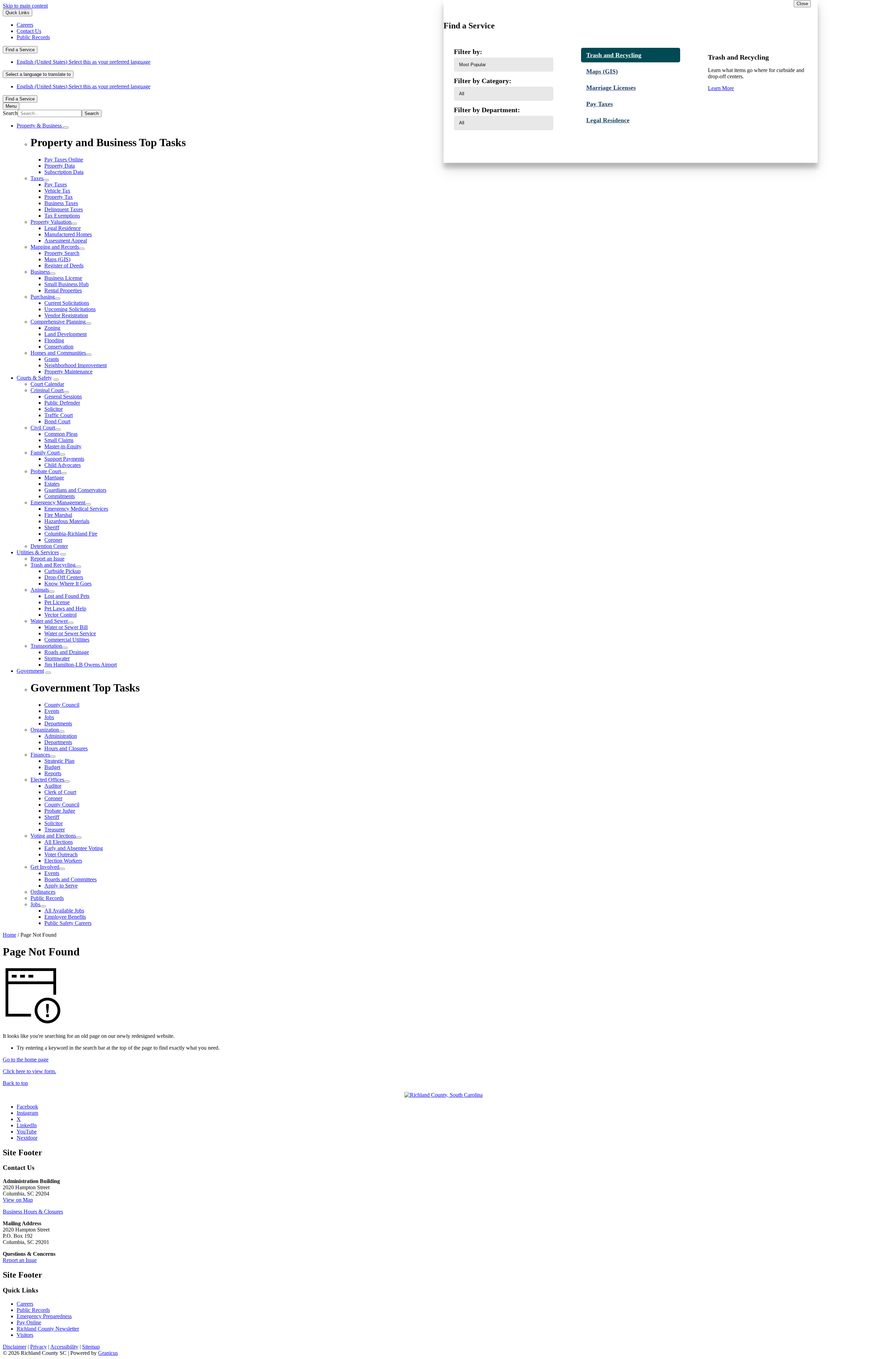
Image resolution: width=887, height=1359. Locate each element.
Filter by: (468, 51)
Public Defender (62, 403)
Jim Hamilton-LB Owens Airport (80, 665)
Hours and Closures (66, 748)
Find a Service (20, 49)
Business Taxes (61, 203)
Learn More (721, 88)
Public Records (47, 898)
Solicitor (53, 409)
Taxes (36, 178)
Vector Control (60, 615)
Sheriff (51, 527)
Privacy (38, 1347)
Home (9, 935)
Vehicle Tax (57, 191)
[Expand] (66, 127)
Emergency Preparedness (44, 1316)
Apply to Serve (61, 886)
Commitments (59, 496)
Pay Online (29, 1322)
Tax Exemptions (62, 216)
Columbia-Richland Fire (70, 534)
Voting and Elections (53, 836)
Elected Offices (47, 780)
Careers (25, 1304)
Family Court (45, 453)
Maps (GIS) (57, 259)
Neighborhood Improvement (75, 365)
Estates (52, 484)
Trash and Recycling (53, 565)
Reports (52, 773)
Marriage (54, 477)
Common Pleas (61, 434)
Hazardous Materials (66, 521)
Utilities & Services (38, 552)
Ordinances (42, 892)
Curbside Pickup (62, 571)
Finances (40, 755)
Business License (63, 278)
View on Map (18, 1200)
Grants (51, 359)
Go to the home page (26, 1059)
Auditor (52, 786)
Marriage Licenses (611, 87)
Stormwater (57, 658)
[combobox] (38, 74)
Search (10, 113)
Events (51, 873)
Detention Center (49, 546)
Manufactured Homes (68, 234)
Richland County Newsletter (48, 1329)
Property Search (61, 253)
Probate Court (45, 471)
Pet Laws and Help (65, 608)
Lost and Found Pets (66, 596)
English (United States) (83, 62)
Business (40, 272)
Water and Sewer (49, 621)
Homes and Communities (58, 353)
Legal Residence (62, 228)
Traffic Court (58, 415)
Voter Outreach (61, 854)
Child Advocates (62, 465)
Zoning (52, 328)
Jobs (35, 904)
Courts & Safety (34, 378)
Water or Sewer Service (70, 633)
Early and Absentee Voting (73, 848)
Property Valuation (50, 222)
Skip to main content (25, 6)
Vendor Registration (66, 315)
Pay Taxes (55, 184)
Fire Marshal (58, 515)
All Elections (58, 842)
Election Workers (63, 861)
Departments (58, 742)
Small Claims (58, 440)
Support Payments (64, 459)
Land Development (65, 334)
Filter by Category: (482, 81)
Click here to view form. (29, 1071)
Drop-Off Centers (63, 577)
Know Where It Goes (67, 583)
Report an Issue (47, 559)
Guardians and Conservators (75, 490)
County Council (61, 805)
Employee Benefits (65, 917)
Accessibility (64, 1347)
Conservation (58, 347)
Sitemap (91, 1347)
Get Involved (44, 867)
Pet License (57, 602)
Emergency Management (57, 502)
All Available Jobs (64, 911)
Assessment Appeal (65, 241)
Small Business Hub (66, 284)
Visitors (25, 1335)
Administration (60, 736)
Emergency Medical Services (76, 509)
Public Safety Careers (67, 923)
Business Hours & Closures (33, 1212)
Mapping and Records (54, 247)
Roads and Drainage (66, 652)
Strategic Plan (59, 761)
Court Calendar (47, 384)
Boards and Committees (70, 879)
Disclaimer (14, 1347)
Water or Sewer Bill (66, 627)
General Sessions (63, 396)
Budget (52, 767)
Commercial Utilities (66, 640)
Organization (44, 730)
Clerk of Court (60, 792)
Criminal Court (46, 390)
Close (802, 3)
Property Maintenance (68, 371)
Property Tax (58, 197)
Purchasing (42, 297)
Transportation (46, 646)
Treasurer (54, 829)
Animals (39, 590)
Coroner (53, 540)
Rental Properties (63, 290)
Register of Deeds (64, 265)
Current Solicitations (66, 303)
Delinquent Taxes (63, 209)
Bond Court (57, 421)
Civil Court (42, 428)
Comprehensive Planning (58, 322)
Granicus (108, 1353)
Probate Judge (59, 811)
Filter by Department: (487, 110)
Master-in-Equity (62, 446)
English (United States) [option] (83, 86)
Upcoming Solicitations (70, 309)
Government (30, 671)
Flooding (54, 340)
